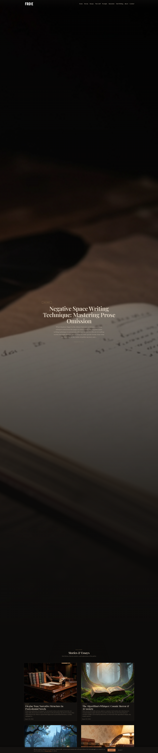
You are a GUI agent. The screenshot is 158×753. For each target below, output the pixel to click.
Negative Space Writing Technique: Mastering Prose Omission (79, 314)
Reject (120, 750)
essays (27, 704)
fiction (84, 704)
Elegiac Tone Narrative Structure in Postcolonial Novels (44, 707)
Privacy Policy (48, 751)
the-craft (46, 302)
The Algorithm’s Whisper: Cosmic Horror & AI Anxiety (105, 707)
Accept (111, 750)
